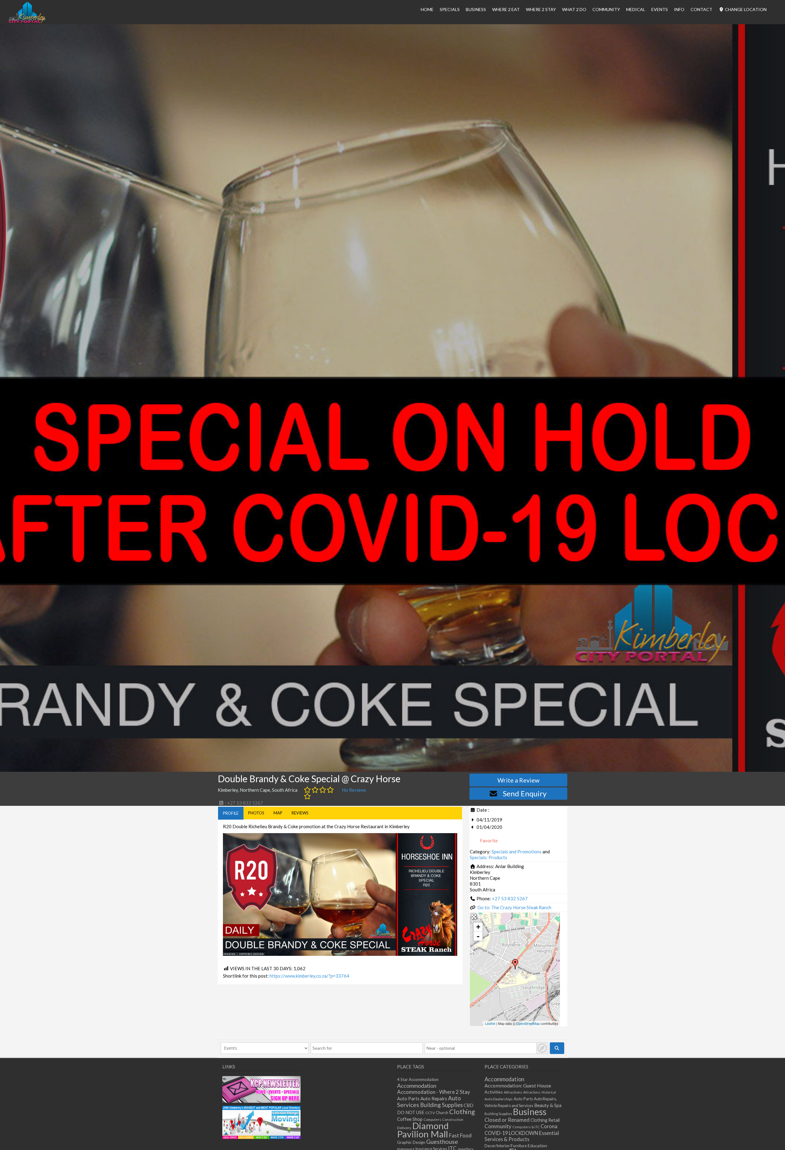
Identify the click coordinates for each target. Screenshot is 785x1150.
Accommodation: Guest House (517, 1085)
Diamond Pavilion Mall (423, 1129)
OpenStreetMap (528, 1023)
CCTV (430, 1112)
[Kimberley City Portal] (27, 21)
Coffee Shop (410, 1119)
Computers (432, 1119)
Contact (701, 9)
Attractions (513, 1092)
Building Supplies (441, 1105)
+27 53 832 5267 (510, 898)
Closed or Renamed (507, 1120)
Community (606, 9)
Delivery (404, 1127)
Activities (493, 1091)
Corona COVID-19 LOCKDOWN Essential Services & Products (521, 1132)
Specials (450, 9)
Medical (635, 9)
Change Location (745, 9)
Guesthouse (442, 1141)
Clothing (462, 1111)
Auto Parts (408, 1098)
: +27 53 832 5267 (243, 803)
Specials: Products (488, 857)
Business (529, 1111)
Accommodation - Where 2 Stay (433, 1092)
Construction (452, 1119)
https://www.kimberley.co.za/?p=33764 (309, 976)
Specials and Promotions (517, 851)
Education (537, 1145)
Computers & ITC (526, 1127)
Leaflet (490, 1023)
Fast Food (460, 1135)
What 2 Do (574, 9)
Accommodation (416, 1085)
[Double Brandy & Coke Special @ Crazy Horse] (515, 964)
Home (427, 9)
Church (442, 1112)
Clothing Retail (545, 1120)
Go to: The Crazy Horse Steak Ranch (514, 907)
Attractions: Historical (539, 1092)
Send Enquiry (524, 793)
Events (659, 9)
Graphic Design (411, 1142)
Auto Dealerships (498, 1099)
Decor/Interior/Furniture (505, 1145)
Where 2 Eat (506, 9)
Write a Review (518, 780)
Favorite (488, 840)
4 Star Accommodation (417, 1079)
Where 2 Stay (541, 9)
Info (679, 9)
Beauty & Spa (547, 1105)
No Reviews (354, 790)
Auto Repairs (433, 1098)
